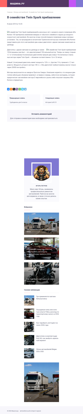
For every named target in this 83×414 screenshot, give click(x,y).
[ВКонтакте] (8, 89)
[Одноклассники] (11, 89)
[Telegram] (25, 89)
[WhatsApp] (19, 89)
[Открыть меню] (3, 3)
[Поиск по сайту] (79, 3)
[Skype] (22, 89)
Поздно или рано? (18, 149)
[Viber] (17, 89)
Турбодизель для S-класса (18, 102)
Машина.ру (17, 3)
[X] (14, 89)
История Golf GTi (50, 102)
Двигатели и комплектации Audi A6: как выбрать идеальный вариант (47, 338)
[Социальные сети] (72, 3)
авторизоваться (51, 118)
